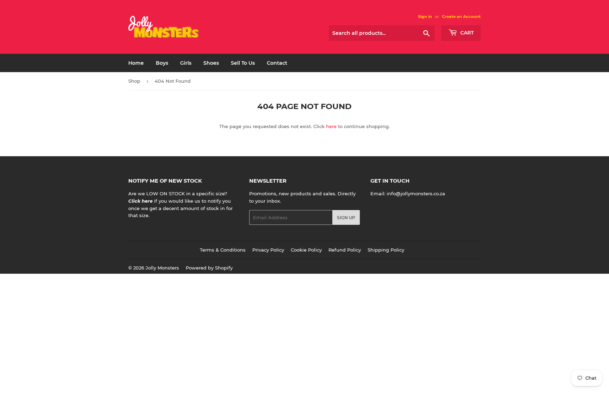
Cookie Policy (306, 250)
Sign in (425, 16)
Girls (185, 63)
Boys (162, 63)
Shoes (211, 63)
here (331, 126)
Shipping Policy (386, 250)
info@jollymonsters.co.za (416, 193)
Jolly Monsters (162, 268)
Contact (277, 63)
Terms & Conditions (223, 250)
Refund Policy (344, 250)
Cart (466, 33)
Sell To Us (243, 63)
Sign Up (346, 217)
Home (136, 63)
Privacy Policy (268, 250)
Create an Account (461, 16)
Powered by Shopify (209, 268)
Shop (134, 81)
